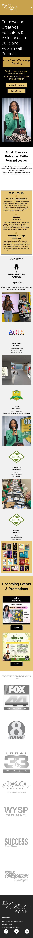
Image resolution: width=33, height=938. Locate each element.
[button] (31, 8)
